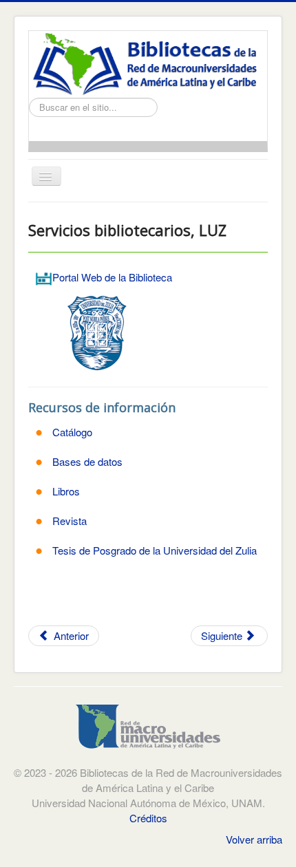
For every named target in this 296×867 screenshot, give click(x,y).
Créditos (148, 818)
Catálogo (72, 432)
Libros (66, 491)
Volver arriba (254, 839)
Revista (69, 520)
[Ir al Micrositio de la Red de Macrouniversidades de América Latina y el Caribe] (148, 730)
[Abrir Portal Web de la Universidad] (97, 331)
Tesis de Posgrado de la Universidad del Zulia (154, 550)
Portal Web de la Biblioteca (112, 277)
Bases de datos (87, 461)
